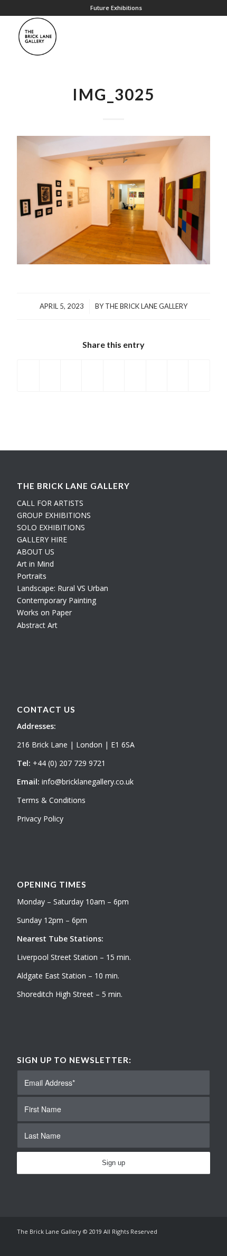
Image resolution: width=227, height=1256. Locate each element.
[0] (207, 36)
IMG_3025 (113, 94)
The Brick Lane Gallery (146, 306)
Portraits (31, 576)
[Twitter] (170, 1243)
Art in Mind (35, 564)
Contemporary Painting (56, 600)
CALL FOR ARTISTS (50, 503)
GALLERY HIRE (42, 539)
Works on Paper (44, 612)
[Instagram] (186, 1243)
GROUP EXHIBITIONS (54, 515)
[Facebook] (202, 1243)
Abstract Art (37, 625)
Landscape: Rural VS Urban (62, 588)
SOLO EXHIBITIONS (51, 527)
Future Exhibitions (116, 8)
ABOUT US (35, 552)
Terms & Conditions (51, 800)
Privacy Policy (40, 819)
